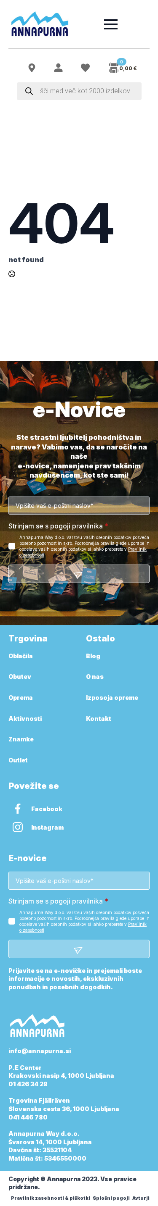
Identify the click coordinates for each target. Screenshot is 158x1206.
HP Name (17, 410)
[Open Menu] (111, 24)
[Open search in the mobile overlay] (79, 91)
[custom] (17, 808)
